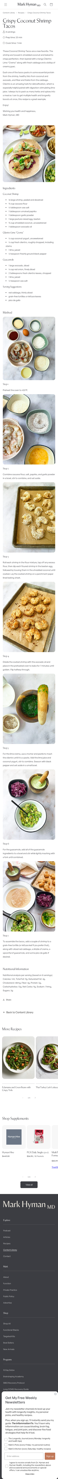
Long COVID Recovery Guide (16, 1389)
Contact (7, 1256)
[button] (6, 4)
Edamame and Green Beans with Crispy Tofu (16, 1089)
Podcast (6, 1230)
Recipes (21, 13)
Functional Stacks (11, 1330)
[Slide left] (23, 1098)
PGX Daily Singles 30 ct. (38, 1152)
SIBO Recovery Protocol (13, 1383)
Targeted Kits (9, 1336)
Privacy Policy (29, 1474)
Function (7, 1283)
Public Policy (8, 1296)
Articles (6, 1237)
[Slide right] (35, 1098)
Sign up (50, 1456)
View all (29, 1184)
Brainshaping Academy (13, 1376)
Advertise (7, 1302)
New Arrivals (8, 1349)
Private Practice (10, 1290)
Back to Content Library (19, 1012)
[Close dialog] (55, 1394)
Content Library (9, 13)
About (6, 1277)
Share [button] (8, 999)
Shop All (7, 1323)
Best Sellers (8, 1342)
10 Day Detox (8, 1370)
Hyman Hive (8, 1152)
